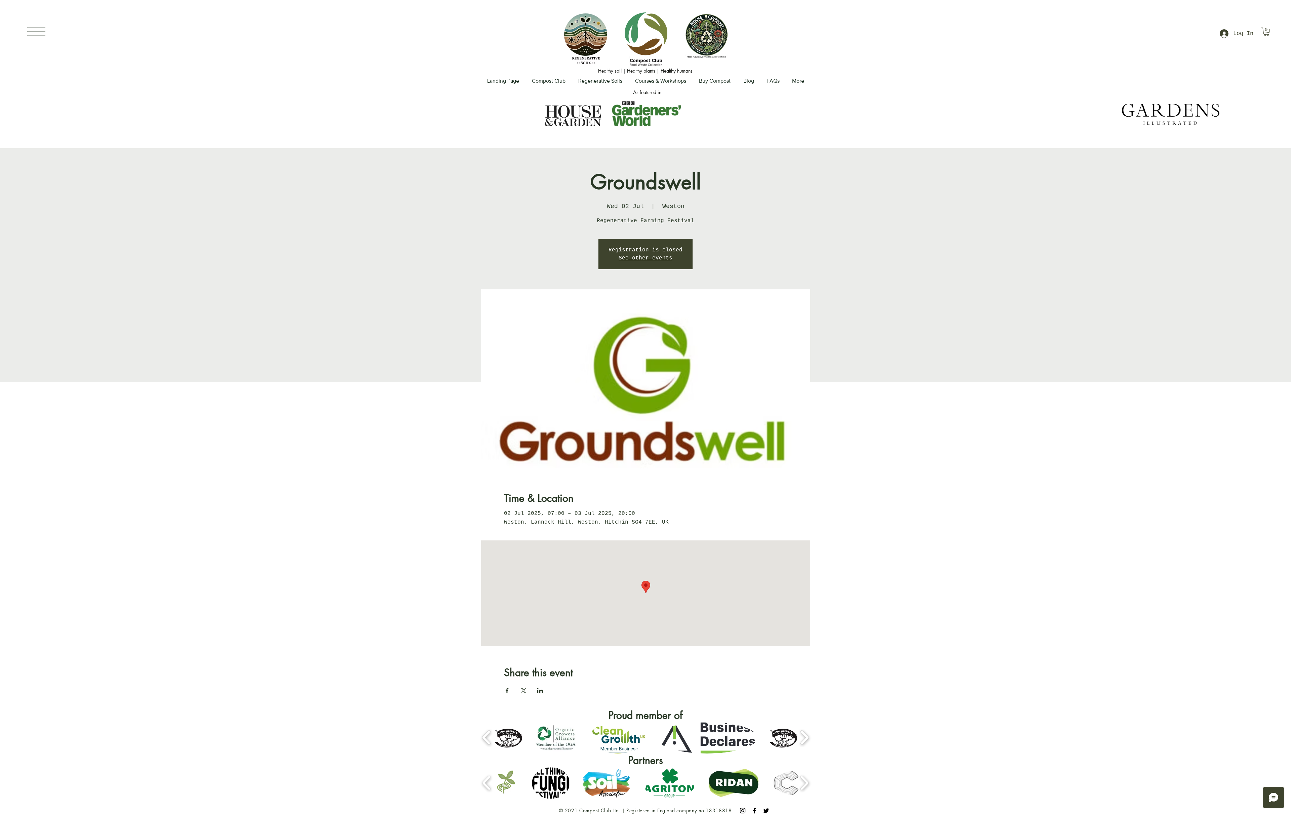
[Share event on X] (523, 690)
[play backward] (486, 737)
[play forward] (804, 737)
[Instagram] (742, 810)
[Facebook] (754, 810)
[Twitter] (766, 810)
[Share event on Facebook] (507, 690)
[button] (36, 32)
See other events (645, 258)
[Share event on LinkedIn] (540, 690)
